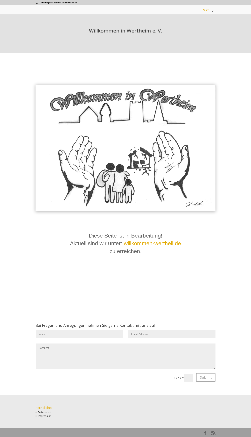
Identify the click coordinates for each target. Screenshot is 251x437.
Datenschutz (45, 412)
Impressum (44, 416)
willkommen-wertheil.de (152, 243)
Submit (206, 377)
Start (206, 10)
